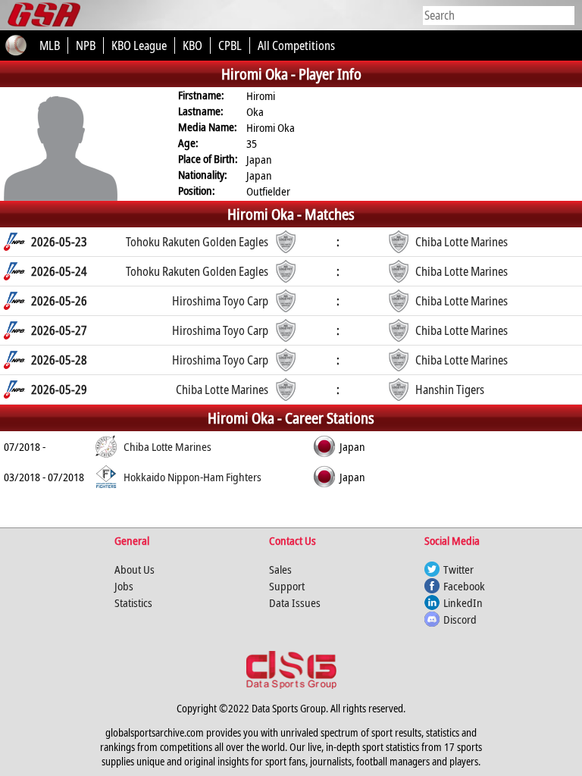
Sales (280, 569)
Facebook (464, 585)
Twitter (458, 569)
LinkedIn (463, 602)
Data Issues (295, 602)
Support (287, 585)
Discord (460, 619)
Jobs (123, 585)
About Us (134, 569)
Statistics (133, 602)
